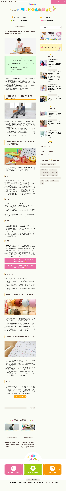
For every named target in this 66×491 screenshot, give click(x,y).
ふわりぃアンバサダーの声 (20, 408)
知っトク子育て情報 (48, 20)
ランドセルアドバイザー (49, 17)
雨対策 (42, 183)
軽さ (57, 180)
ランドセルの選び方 (9, 408)
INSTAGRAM (13, 482)
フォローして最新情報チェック (33, 479)
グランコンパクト (44, 169)
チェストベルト (52, 169)
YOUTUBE (32, 482)
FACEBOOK (41, 482)
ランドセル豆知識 (54, 175)
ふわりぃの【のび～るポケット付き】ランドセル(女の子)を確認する (19, 260)
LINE (49, 482)
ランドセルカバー (54, 172)
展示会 (47, 180)
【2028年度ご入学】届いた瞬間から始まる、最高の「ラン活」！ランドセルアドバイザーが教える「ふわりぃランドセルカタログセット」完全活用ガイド (54, 75)
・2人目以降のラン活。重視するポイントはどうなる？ (21, 60)
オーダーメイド (56, 167)
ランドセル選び (43, 177)
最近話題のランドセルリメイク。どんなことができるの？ (54, 123)
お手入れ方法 (43, 164)
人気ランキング (57, 177)
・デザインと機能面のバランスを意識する (18, 67)
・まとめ (10, 71)
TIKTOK (56, 482)
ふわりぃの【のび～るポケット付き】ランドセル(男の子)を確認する (19, 266)
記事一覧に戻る (19, 396)
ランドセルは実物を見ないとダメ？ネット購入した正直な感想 (54, 98)
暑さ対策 (52, 180)
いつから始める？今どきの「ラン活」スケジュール (54, 113)
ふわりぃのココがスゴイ (20, 17)
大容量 (42, 180)
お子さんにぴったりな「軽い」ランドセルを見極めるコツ (54, 134)
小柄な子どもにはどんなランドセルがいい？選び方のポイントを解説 (54, 88)
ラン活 (50, 177)
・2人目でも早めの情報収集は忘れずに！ (18, 69)
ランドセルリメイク (44, 175)
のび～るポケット (51, 164)
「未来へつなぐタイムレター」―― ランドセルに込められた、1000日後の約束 (54, 63)
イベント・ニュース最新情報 (20, 20)
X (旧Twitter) (22, 482)
